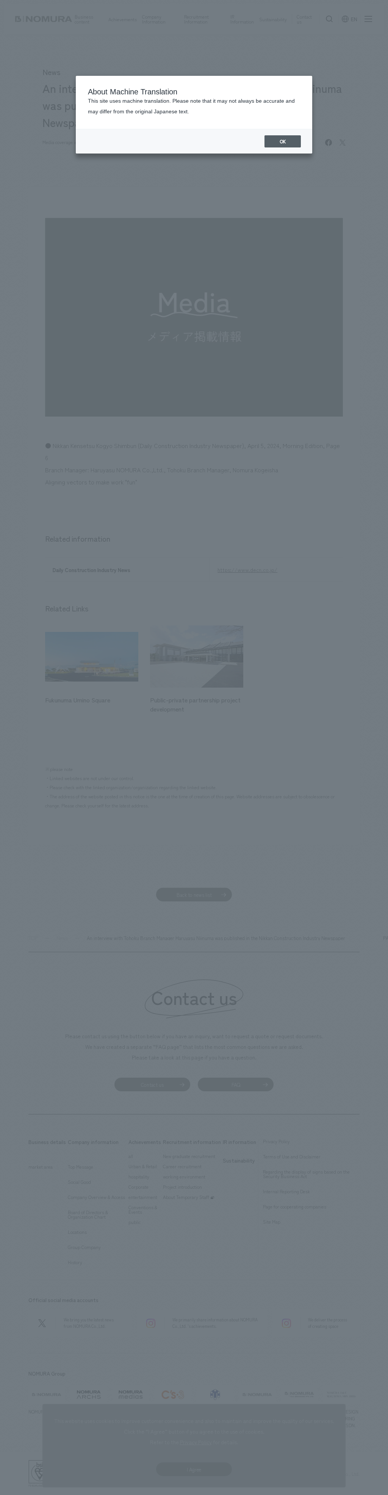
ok (283, 141)
